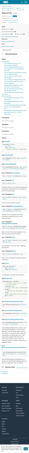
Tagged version (7, 34)
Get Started (19, 387)
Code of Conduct (20, 415)
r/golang (4, 428)
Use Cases (4, 390)
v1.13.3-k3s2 (7, 16)
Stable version (19, 34)
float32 (11, 295)
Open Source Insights (8, 46)
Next (13, 237)
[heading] (6, 2)
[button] (2, 29)
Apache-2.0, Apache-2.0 (12, 20)
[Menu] (14, 50)
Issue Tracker (19, 408)
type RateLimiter (6, 96)
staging (18, 8)
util (14, 10)
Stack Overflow (19, 395)
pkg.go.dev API (5, 410)
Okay (25, 449)
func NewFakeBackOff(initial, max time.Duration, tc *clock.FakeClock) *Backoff (14, 68)
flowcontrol (19, 10)
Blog (17, 406)
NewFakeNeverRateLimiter (13, 310)
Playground (18, 390)
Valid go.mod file (7, 29)
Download (18, 403)
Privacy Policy (14, 443)
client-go (9, 10)
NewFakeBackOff (10, 164)
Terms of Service (15, 441)
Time (16, 210)
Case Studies (5, 392)
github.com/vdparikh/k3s (8, 8)
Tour (17, 392)
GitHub (3, 424)
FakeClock (16, 168)
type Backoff (5, 61)
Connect (4, 419)
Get (13, 194)
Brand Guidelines (20, 413)
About (18, 400)
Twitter (3, 421)
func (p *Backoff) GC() (10, 74)
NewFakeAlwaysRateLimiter (14, 301)
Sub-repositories (6, 406)
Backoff (7, 141)
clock (10, 147)
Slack (3, 426)
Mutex (9, 146)
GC (13, 180)
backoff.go (5, 371)
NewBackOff (9, 155)
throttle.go (5, 373)
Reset (14, 251)
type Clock (5, 94)
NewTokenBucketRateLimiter (14, 319)
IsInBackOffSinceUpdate (10, 223)
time (21, 158)
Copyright (14, 439)
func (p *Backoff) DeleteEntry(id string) (15, 72)
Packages (5, 400)
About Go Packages (6, 408)
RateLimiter (8, 278)
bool (20, 210)
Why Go (4, 387)
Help (17, 397)
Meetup (4, 431)
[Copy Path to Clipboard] (23, 10)
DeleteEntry (16, 173)
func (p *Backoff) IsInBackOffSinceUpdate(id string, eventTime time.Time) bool (13, 85)
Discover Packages (6, 6)
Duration (14, 269)
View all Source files (21, 367)
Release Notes (19, 410)
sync (6, 146)
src (23, 8)
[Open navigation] (25, 2)
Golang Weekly (5, 433)
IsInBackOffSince (17, 206)
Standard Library (6, 403)
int (9, 324)
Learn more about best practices (10, 36)
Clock (13, 147)
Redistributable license (9, 31)
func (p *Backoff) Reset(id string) (13, 92)
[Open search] (22, 2)
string (24, 176)
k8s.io (3, 10)
